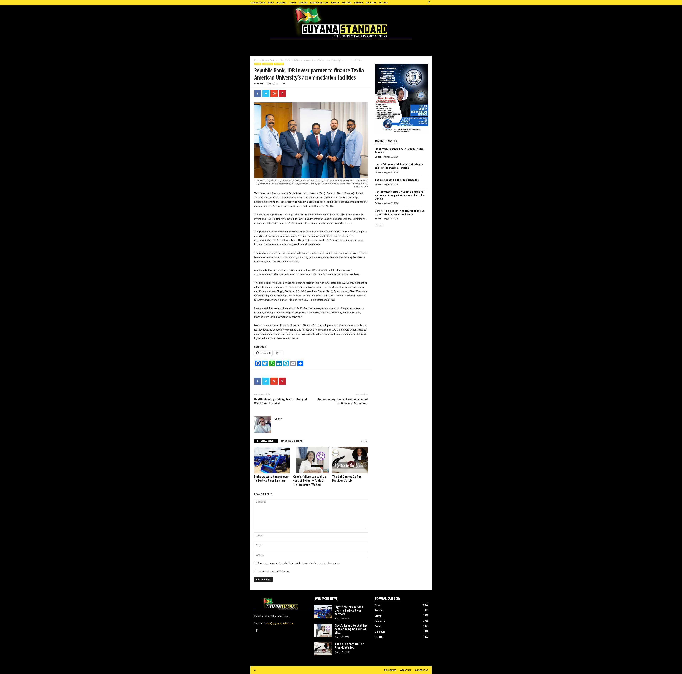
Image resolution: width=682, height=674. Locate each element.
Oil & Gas (371, 2)
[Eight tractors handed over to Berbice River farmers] (272, 460)
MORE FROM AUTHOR (292, 441)
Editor (260, 83)
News (271, 2)
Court (378, 626)
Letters (383, 2)
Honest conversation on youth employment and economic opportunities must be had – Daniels (399, 195)
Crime (292, 2)
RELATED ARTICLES (266, 441)
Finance (303, 2)
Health (335, 2)
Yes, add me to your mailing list (273, 571)
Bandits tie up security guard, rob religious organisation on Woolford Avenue (399, 212)
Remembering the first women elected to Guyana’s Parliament (343, 401)
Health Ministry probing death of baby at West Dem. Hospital (280, 401)
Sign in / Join (257, 2)
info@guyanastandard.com (280, 623)
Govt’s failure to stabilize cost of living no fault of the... (351, 629)
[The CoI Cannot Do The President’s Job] (350, 460)
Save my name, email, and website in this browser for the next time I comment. (299, 563)
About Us (405, 670)
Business (282, 2)
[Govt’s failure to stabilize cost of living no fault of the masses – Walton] (311, 460)
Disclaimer (390, 670)
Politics (279, 64)
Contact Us (421, 670)
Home (256, 60)
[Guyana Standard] (341, 23)
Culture (346, 2)
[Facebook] (429, 2)
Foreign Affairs (319, 2)
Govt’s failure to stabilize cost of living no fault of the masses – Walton (309, 480)
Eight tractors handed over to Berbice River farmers (271, 478)
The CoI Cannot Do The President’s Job (347, 478)
